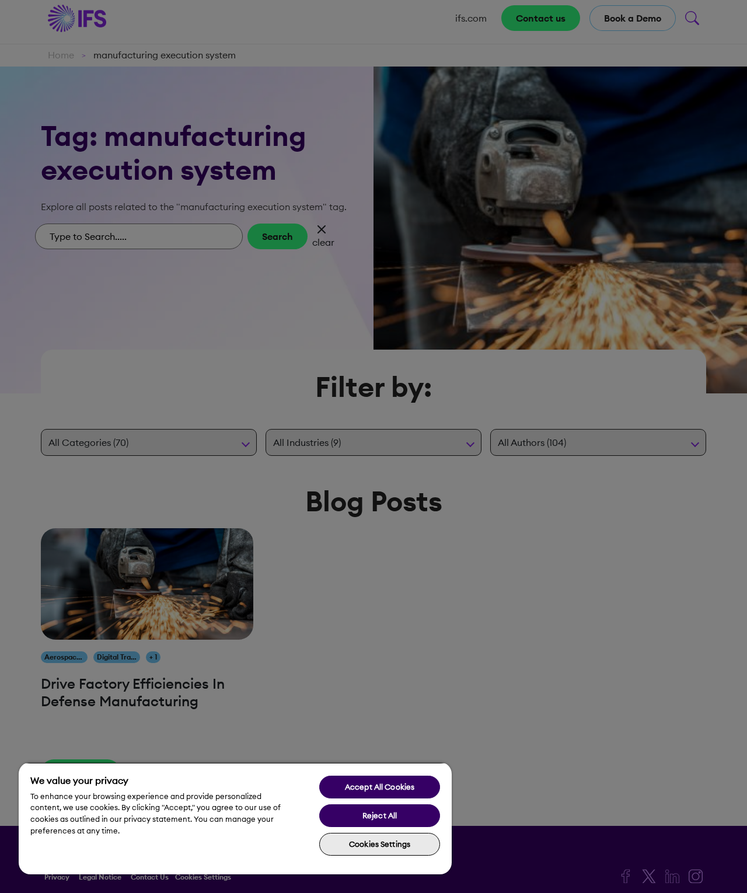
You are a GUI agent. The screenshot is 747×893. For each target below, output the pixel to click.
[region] (235, 818)
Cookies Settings (379, 844)
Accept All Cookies (379, 786)
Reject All (379, 815)
